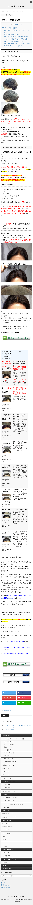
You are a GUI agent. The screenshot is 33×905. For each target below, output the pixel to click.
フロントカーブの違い (8, 778)
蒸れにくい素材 (10, 729)
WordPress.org (5, 887)
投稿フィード (5, 884)
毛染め (4, 836)
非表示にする (18, 24)
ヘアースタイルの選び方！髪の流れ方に (12, 804)
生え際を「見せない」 (8, 787)
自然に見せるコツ (7, 820)
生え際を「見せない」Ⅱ (8, 791)
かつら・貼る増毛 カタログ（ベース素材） (13, 739)
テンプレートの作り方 (8, 800)
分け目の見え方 (6, 756)
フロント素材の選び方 (9, 28)
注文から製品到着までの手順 (9, 797)
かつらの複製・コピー (8, 807)
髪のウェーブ (5, 775)
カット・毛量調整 (6, 833)
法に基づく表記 (6, 868)
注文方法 (5, 794)
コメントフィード (6, 885)
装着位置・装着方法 (7, 826)
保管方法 (4, 846)
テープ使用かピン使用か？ (9, 761)
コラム (4, 865)
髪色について (5, 768)
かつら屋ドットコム (16, 6)
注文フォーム (6, 810)
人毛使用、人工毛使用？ (8, 765)
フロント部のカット (17, 641)
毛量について (5, 771)
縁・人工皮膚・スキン (9, 744)
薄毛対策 (4, 862)
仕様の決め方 (6, 735)
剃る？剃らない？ (8, 758)
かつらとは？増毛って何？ (10, 859)
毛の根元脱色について (12, 34)
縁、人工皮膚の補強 (9, 742)
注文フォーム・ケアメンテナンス (10, 817)
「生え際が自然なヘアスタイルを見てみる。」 (17, 653)
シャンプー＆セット (7, 830)
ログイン (3, 882)
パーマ (4, 839)
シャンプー (5, 843)
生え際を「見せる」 (7, 784)
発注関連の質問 (6, 856)
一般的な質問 (5, 852)
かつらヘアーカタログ (8, 781)
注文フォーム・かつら (8, 813)
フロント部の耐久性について (14, 41)
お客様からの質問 (7, 849)
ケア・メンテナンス (7, 823)
